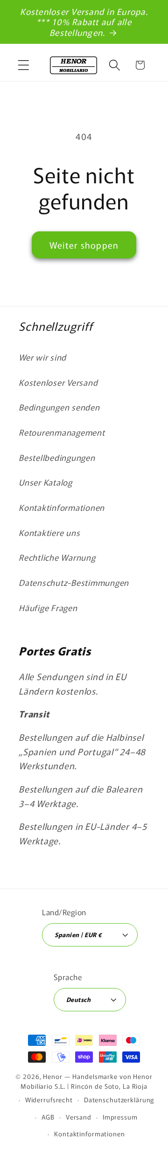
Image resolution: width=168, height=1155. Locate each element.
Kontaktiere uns (49, 532)
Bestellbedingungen (57, 457)
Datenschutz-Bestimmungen (74, 582)
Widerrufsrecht (49, 1099)
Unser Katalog (45, 482)
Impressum (120, 1116)
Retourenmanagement (62, 432)
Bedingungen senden (59, 407)
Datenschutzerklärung (119, 1099)
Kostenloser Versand (58, 382)
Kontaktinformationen (62, 507)
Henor (52, 1076)
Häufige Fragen (48, 607)
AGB (48, 1116)
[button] (23, 65)
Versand (78, 1116)
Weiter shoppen (84, 244)
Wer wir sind (42, 357)
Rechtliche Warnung (57, 557)
